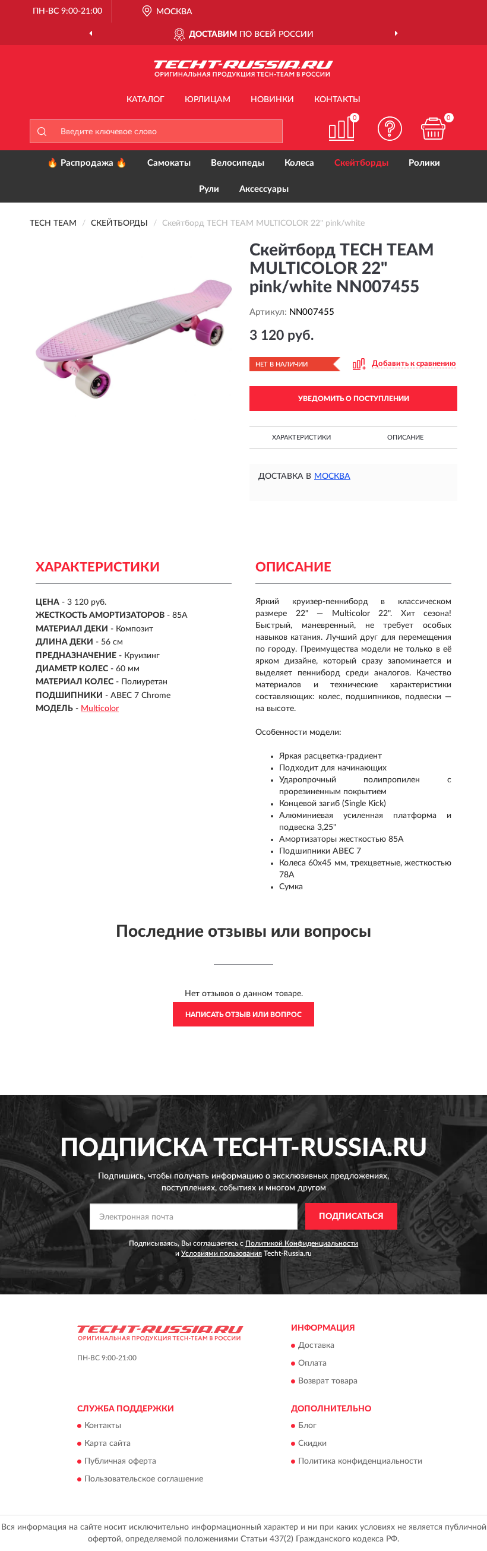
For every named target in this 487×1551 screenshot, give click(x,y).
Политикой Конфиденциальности (301, 1243)
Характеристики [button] (301, 437)
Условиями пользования (221, 1253)
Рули (209, 189)
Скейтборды (361, 163)
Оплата (312, 1363)
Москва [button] (332, 476)
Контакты (337, 100)
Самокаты (169, 163)
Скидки (312, 1444)
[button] (390, 128)
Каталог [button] (146, 100)
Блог (307, 1426)
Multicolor (100, 709)
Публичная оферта (120, 1462)
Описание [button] (405, 437)
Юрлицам (207, 100)
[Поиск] (41, 131)
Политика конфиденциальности (360, 1462)
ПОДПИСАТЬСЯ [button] (351, 1216)
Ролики (424, 163)
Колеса (299, 163)
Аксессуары (264, 189)
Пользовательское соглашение (143, 1480)
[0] (433, 128)
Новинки (272, 100)
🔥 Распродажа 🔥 (87, 163)
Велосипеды (237, 163)
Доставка (316, 1345)
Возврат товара (328, 1381)
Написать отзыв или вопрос (243, 1014)
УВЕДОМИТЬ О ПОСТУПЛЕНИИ (353, 398)
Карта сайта (107, 1444)
